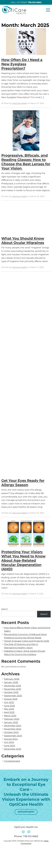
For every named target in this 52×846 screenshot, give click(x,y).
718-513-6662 (30, 836)
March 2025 (10, 715)
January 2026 (11, 682)
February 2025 (11, 719)
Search (4, 609)
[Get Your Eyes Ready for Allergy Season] (26, 376)
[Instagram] (29, 832)
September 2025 (13, 695)
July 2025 (9, 702)
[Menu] (48, 10)
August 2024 (11, 739)
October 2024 (11, 732)
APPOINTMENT (26, 812)
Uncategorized (12, 761)
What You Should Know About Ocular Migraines (22, 240)
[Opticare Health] (15, 10)
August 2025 (10, 699)
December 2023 (12, 749)
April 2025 (9, 712)
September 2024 (13, 735)
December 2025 (12, 685)
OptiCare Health (19, 103)
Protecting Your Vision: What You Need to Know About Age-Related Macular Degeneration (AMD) (23, 560)
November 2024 (12, 729)
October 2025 (11, 692)
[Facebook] (23, 832)
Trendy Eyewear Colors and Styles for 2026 (26, 641)
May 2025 (9, 709)
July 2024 (9, 742)
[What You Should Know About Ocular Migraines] (26, 219)
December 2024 (12, 725)
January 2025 (11, 722)
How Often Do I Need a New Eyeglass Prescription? (21, 64)
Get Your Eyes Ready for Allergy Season (22, 482)
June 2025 (9, 705)
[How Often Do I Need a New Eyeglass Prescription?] (26, 42)
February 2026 (11, 679)
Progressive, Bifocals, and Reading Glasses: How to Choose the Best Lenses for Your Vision (25, 161)
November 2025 (12, 689)
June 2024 (9, 745)
